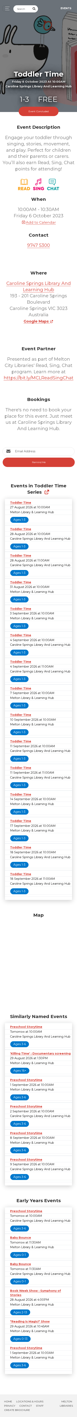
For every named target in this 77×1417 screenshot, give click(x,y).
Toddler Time (20, 502)
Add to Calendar (41, 222)
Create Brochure (17, 1410)
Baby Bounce (20, 1237)
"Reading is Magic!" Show (30, 1321)
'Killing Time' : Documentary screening (40, 1053)
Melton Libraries (66, 1403)
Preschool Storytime (26, 1027)
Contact (25, 1405)
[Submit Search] (34, 8)
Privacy (9, 1405)
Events (66, 8)
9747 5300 (38, 245)
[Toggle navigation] (6, 8)
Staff (40, 1405)
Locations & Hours (29, 1401)
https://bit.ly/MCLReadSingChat (39, 378)
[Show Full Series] (46, 492)
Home (8, 1401)
